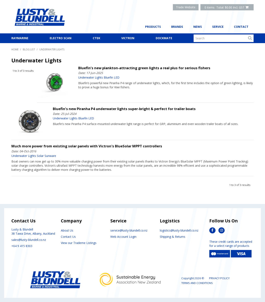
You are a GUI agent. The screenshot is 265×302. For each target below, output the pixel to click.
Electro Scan (60, 38)
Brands (177, 27)
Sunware (50, 155)
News (197, 27)
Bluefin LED (111, 77)
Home (14, 49)
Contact (241, 27)
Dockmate (164, 38)
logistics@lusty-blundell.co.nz (179, 230)
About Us (67, 230)
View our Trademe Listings (78, 243)
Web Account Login (123, 237)
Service (218, 27)
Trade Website (185, 7)
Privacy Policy (219, 278)
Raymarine (19, 38)
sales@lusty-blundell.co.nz (28, 240)
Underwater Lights (90, 77)
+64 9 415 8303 (21, 246)
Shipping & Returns (172, 237)
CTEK (96, 38)
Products (153, 27)
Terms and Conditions (197, 283)
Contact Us (68, 237)
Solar (40, 155)
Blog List (29, 49)
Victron (127, 38)
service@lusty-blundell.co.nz (128, 230)
